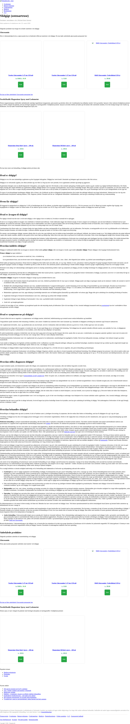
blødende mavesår (69, 432)
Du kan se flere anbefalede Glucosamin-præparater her (16, 94)
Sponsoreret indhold (77, 716)
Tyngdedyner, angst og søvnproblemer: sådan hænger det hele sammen (25, 699)
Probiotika (7, 674)
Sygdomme (7, 4)
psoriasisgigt (105, 305)
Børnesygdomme (9, 6)
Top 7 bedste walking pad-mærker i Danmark (17, 690)
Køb (20, 84)
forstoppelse (104, 440)
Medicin (6, 9)
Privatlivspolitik (23, 719)
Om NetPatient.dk (5, 719)
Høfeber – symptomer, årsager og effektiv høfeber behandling (22, 694)
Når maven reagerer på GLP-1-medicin (15, 689)
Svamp (6, 676)
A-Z (5, 12)
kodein (48, 423)
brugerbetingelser (46, 712)
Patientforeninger (50, 716)
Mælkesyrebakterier (10, 672)
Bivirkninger (7, 11)
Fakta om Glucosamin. (16, 520)
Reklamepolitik (33, 719)
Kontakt (14, 719)
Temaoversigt (4, 716)
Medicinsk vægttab (9, 692)
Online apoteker (61, 716)
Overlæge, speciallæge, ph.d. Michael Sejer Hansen (15, 20)
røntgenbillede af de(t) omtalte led (34, 376)
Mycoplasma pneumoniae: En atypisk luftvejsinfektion (20, 697)
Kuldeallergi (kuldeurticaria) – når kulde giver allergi (19, 696)
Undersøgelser (8, 7)
